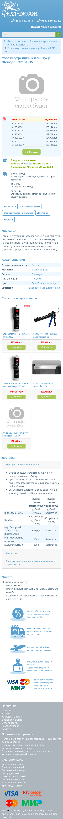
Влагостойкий (53, 287)
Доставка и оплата (12, 719)
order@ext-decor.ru (47, 27)
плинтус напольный (13, 767)
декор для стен (10, 773)
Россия (35, 265)
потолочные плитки (13, 779)
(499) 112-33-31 (24, 20)
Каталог (6, 713)
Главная (6, 710)
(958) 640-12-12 (50, 20)
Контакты (7, 728)
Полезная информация (17, 734)
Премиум (37, 274)
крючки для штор (12, 785)
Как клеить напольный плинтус (19, 754)
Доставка (42, 212)
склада (28, 163)
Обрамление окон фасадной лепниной (23, 744)
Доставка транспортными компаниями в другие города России (31, 563)
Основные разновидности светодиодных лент (27, 751)
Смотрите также (12, 759)
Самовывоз (12, 553)
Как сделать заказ (12, 716)
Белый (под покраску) (44, 283)
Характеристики (30, 206)
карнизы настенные (13, 782)
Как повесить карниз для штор (19, 748)
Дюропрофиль (40, 269)
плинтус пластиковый (14, 776)
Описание (10, 206)
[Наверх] (8, 811)
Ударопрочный (36, 287)
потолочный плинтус (14, 770)
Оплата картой (10, 722)
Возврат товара (10, 725)
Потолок (36, 278)
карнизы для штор (12, 764)
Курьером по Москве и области (22, 464)
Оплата (8, 219)
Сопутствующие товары (18, 212)
